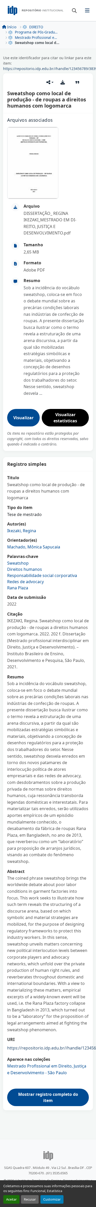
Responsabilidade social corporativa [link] (42, 575)
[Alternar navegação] (87, 10)
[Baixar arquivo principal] (62, 82)
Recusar (30, 1199)
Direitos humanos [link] (24, 569)
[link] (54, 223)
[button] (72, 10)
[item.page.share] (50, 82)
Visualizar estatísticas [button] (65, 418)
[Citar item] (77, 82)
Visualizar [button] (23, 418)
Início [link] (11, 26)
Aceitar (11, 1199)
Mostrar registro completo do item (48, 1097)
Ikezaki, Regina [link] (21, 530)
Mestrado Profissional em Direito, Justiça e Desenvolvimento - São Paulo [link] (37, 37)
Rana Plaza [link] (17, 588)
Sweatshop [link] (18, 563)
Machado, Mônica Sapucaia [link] (33, 547)
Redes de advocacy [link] (25, 581)
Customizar (52, 1199)
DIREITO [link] (36, 26)
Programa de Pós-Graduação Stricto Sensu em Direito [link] (37, 32)
